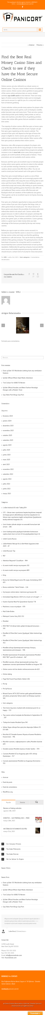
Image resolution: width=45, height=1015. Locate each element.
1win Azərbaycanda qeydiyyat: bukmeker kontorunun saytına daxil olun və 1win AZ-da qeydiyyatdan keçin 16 (21, 533)
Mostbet (5, 621)
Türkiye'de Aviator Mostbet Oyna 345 (15, 722)
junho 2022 (6, 489)
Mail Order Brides (8, 611)
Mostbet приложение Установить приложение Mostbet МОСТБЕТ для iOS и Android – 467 (22, 656)
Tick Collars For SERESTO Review (14, 383)
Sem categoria (24, 257)
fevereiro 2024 (8, 416)
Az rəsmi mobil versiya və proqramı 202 (16, 565)
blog (4, 575)
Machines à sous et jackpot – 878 (14, 607)
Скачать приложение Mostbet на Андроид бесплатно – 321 (22, 762)
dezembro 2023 (8, 426)
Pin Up (5, 684)
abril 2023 (6, 464)
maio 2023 (6, 460)
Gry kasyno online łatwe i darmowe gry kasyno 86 (19, 592)
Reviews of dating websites (12, 808)
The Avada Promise (12, 854)
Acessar (5, 777)
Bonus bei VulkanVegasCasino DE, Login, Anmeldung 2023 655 (22, 581)
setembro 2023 (8, 440)
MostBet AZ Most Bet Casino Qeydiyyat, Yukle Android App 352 (22, 641)
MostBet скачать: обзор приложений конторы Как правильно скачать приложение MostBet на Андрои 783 (22, 663)
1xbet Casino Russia (9, 539)
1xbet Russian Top (9, 551)
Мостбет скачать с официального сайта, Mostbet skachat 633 (22, 743)
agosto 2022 (7, 479)
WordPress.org (8, 792)
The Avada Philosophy (13, 849)
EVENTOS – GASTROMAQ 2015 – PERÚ (16, 818)
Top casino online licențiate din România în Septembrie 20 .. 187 (22, 716)
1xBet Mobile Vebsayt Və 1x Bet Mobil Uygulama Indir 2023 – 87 (21, 545)
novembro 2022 (8, 469)
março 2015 (7, 494)
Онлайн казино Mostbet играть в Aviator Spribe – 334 (21, 749)
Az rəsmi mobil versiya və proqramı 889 (16, 570)
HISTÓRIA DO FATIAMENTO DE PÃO (15, 829)
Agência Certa (28, 1006)
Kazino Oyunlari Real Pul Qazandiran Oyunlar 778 (19, 602)
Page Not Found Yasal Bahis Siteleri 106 (16, 679)
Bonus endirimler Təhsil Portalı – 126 (15, 587)
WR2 (5, 257)
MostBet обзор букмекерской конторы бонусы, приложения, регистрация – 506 (19, 649)
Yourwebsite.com (11, 958)
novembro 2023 (8, 431)
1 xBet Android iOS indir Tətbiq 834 (14, 508)
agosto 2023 (7, 445)
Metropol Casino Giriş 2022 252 (13, 616)
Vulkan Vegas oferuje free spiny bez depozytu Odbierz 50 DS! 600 (22, 728)
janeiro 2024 (7, 421)
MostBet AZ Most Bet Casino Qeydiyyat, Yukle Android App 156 (22, 634)
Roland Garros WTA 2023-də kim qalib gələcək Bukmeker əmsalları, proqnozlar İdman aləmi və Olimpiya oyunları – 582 (22, 696)
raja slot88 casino (14, 96)
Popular (8, 802)
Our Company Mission (13, 844)
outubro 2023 (7, 435)
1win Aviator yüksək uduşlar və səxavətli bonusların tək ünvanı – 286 (21, 525)
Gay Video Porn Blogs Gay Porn (13, 395)
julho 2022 (6, 484)
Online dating (7, 674)
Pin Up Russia (7, 689)
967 (4, 556)
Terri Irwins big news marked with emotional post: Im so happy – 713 (21, 709)
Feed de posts (7, 782)
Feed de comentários (10, 787)
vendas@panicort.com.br (25, 4)
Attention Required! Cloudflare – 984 (15, 561)
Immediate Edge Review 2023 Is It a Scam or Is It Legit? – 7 (22, 597)
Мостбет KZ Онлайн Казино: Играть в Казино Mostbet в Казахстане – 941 (22, 735)
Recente (22, 802)
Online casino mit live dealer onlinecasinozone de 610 (21, 669)
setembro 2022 (8, 474)
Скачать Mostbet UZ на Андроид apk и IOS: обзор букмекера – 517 (20, 755)
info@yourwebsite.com (14, 955)
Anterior (31, 45)
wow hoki (17, 152)
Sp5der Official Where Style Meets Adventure (18, 378)
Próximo (39, 45)
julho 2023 (6, 450)
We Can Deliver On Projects (15, 859)
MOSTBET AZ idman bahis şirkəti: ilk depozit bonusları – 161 (21, 627)
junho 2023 (6, 455)
